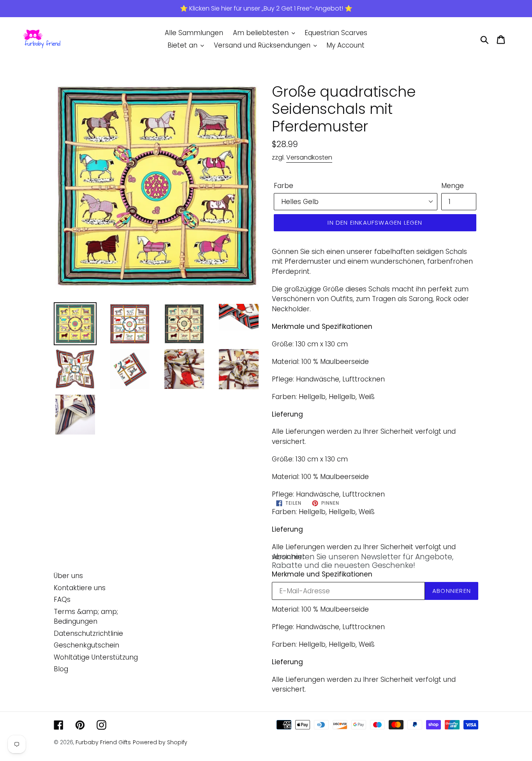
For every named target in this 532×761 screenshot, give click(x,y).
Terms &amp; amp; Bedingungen (86, 616)
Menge (452, 185)
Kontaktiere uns (80, 587)
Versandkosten (309, 157)
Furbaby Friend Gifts (103, 742)
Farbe (283, 185)
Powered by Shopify (160, 742)
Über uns (68, 575)
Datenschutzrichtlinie (88, 633)
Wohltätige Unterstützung (96, 657)
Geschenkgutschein (86, 645)
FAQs (62, 599)
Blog (61, 669)
